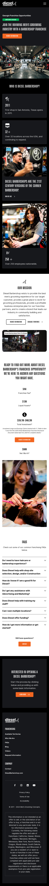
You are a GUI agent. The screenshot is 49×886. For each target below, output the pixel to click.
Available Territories (13, 734)
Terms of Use (24, 797)
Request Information (12, 36)
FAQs (7, 742)
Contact (24, 644)
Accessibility (24, 801)
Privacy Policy (24, 792)
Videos (7, 751)
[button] (44, 3)
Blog (7, 747)
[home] (10, 3)
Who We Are (9, 738)
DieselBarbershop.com (14, 773)
